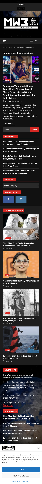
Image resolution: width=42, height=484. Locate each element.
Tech (6, 275)
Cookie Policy (16, 481)
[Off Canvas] (4, 41)
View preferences (21, 476)
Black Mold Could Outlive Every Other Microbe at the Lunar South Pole (21, 227)
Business (8, 80)
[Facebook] (19, 8)
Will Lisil (8, 101)
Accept (21, 469)
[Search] (36, 41)
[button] (38, 448)
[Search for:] (16, 129)
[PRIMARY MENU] (31, 41)
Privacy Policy (24, 481)
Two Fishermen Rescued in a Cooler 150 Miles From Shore (21, 339)
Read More (9, 124)
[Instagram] (23, 8)
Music (7, 313)
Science (7, 237)
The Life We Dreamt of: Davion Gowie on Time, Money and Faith (21, 302)
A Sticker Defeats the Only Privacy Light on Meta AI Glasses (21, 264)
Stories (7, 350)
